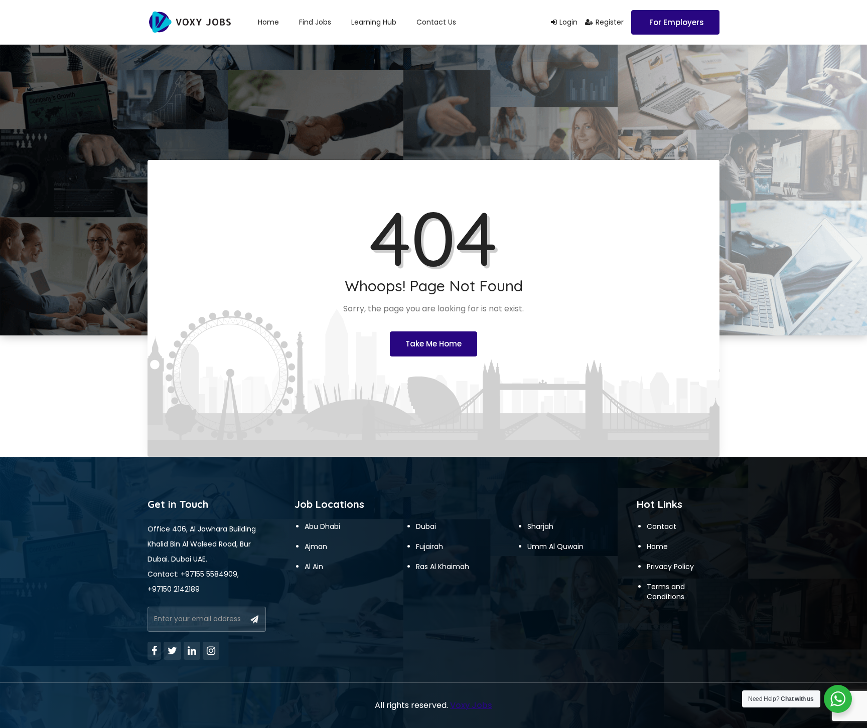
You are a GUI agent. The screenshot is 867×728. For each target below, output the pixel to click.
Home (268, 22)
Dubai (426, 526)
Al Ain (314, 567)
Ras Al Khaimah (442, 567)
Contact (661, 526)
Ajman (316, 546)
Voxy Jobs (471, 705)
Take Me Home (433, 343)
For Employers (676, 22)
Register (610, 22)
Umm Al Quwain (555, 546)
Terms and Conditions (666, 592)
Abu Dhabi (322, 526)
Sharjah (540, 526)
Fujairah (429, 546)
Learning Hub (373, 22)
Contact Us (436, 22)
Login (568, 22)
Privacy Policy (670, 567)
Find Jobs (315, 22)
